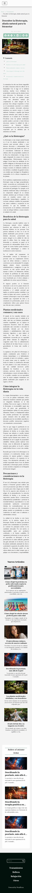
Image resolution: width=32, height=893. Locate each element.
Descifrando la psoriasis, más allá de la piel (16, 670)
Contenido (8, 58)
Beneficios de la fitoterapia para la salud (15, 65)
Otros (16, 880)
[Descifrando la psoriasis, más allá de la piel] (15, 659)
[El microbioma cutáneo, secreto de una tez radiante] (15, 632)
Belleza (16, 872)
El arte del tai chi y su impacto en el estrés (16, 725)
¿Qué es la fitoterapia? (11, 62)
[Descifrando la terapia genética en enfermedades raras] (16, 793)
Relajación (16, 876)
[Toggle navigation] (4, 3)
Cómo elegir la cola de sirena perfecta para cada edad (16, 614)
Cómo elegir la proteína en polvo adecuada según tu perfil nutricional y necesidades (16, 585)
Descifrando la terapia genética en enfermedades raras (15, 805)
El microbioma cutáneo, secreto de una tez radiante (16, 642)
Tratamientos (10, 12)
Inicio (2, 12)
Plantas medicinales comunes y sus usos (15, 68)
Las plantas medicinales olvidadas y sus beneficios (16, 697)
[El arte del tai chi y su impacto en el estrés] (15, 714)
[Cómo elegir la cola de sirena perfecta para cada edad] (15, 604)
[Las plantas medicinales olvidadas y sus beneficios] (15, 687)
